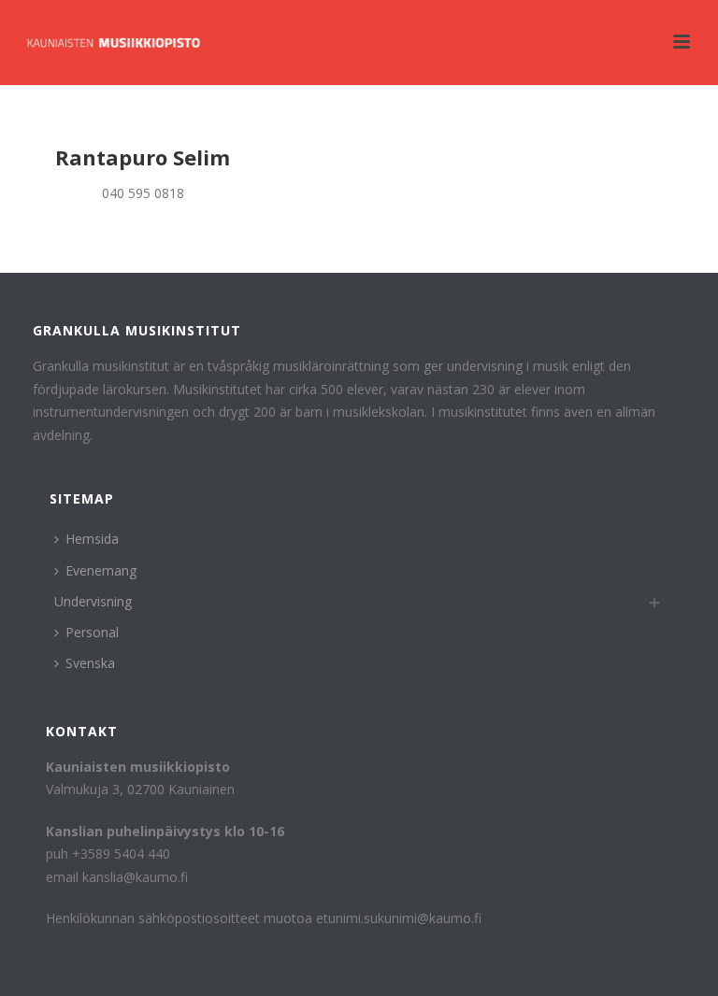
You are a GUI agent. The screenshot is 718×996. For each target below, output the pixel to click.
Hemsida (92, 539)
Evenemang (100, 570)
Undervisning (93, 601)
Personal (92, 632)
